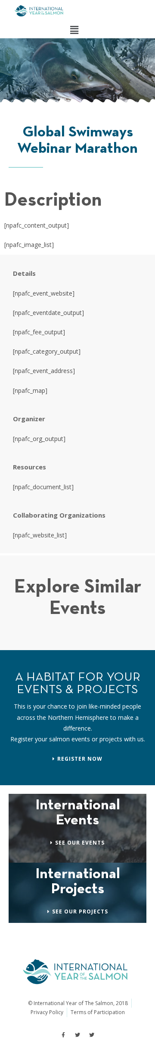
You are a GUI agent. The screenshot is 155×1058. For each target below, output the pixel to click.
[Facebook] (63, 1035)
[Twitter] (77, 1035)
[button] (74, 30)
